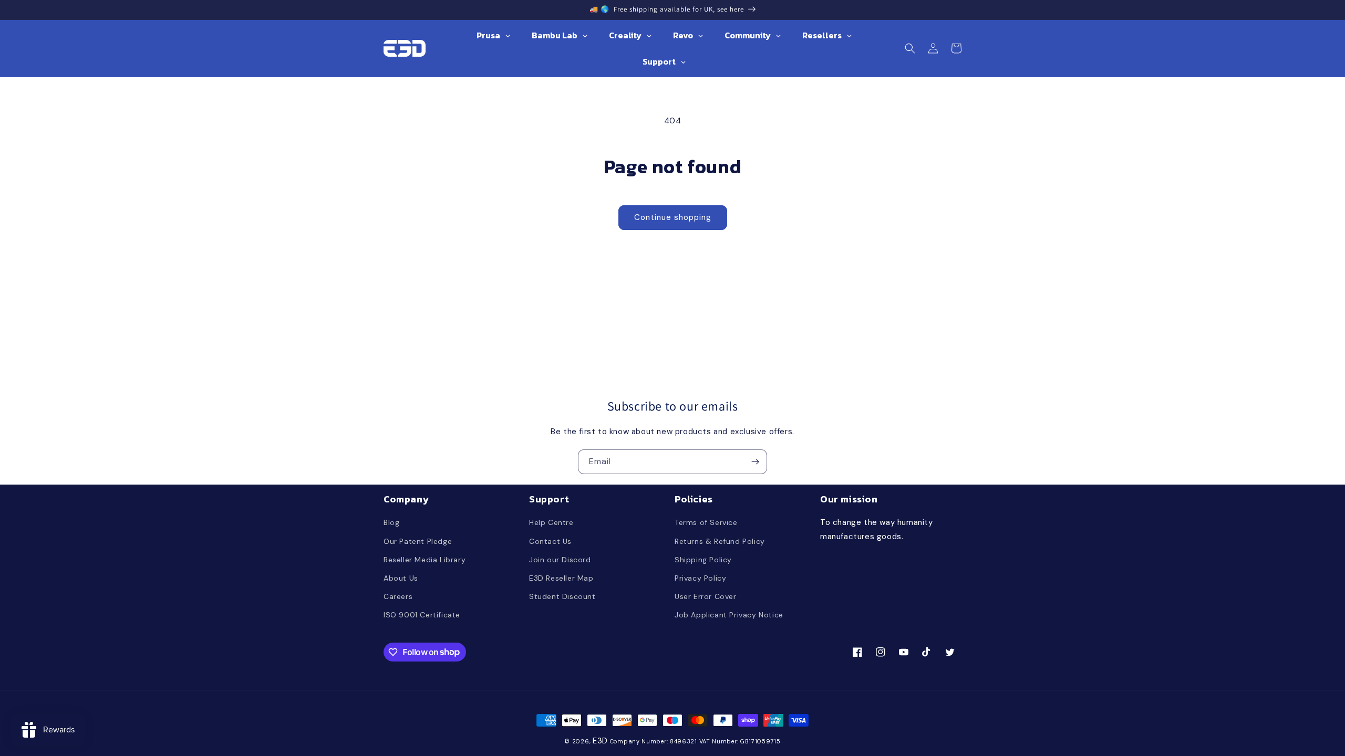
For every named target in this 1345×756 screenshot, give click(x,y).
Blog (391, 522)
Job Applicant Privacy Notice (729, 615)
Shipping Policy (703, 559)
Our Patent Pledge (418, 541)
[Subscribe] (755, 461)
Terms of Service (706, 522)
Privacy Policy (700, 578)
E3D (600, 741)
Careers (398, 596)
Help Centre (551, 522)
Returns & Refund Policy (720, 541)
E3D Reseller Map (561, 578)
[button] (910, 48)
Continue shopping (672, 217)
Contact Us (550, 541)
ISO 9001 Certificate (422, 615)
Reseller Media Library (424, 559)
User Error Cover (706, 596)
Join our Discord (560, 559)
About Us (401, 578)
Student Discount (562, 596)
